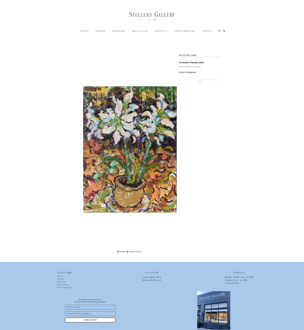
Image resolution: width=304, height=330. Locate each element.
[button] (161, 31)
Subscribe (90, 320)
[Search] (224, 31)
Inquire (200, 82)
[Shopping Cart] (219, 31)
